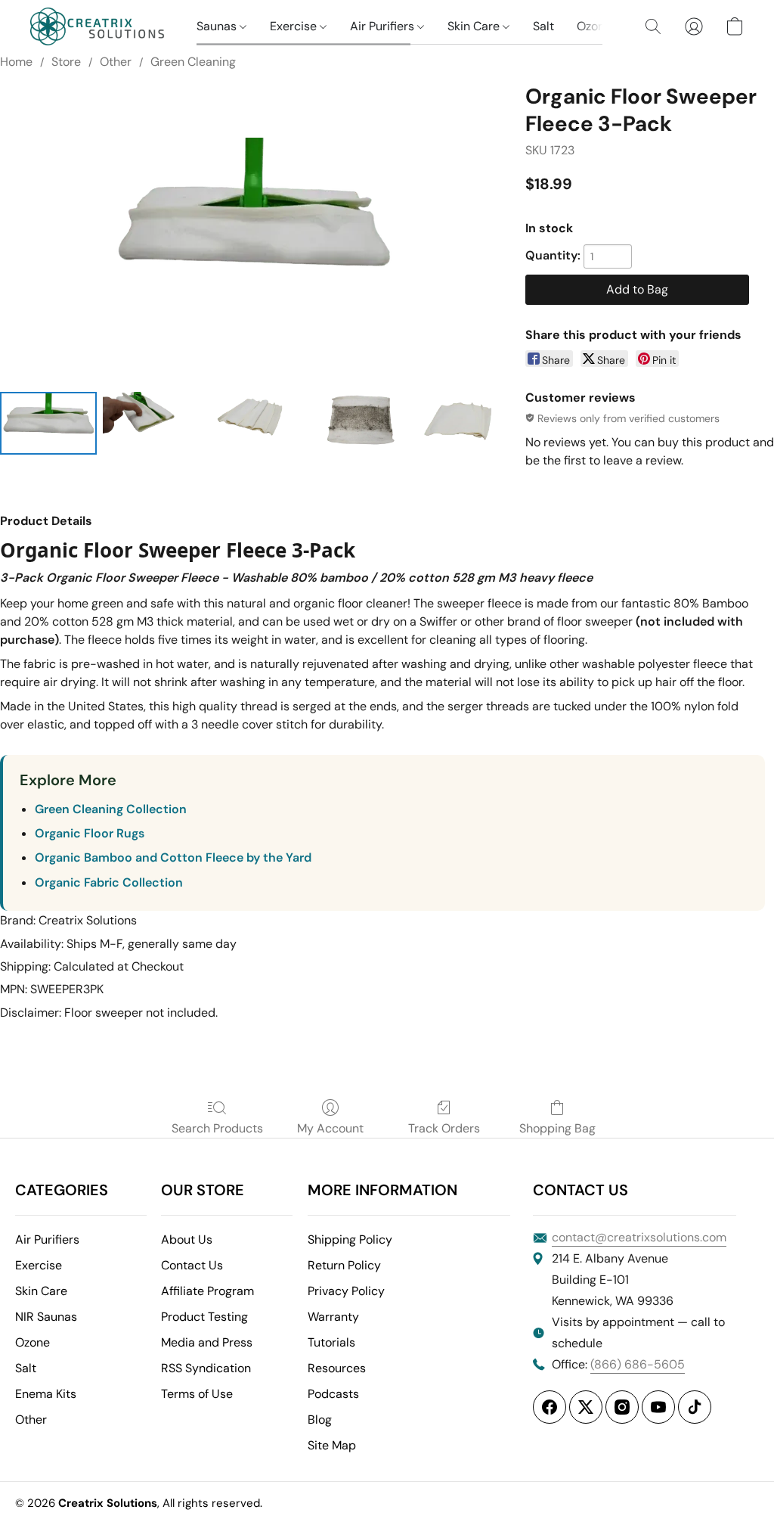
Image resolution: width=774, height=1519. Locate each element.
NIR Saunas (46, 1317)
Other (116, 62)
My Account (330, 1128)
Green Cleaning (193, 62)
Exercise (295, 26)
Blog (320, 1419)
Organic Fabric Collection (109, 882)
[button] (98, 26)
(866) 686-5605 (637, 1364)
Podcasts (333, 1394)
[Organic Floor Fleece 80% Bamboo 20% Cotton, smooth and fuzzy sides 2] (253, 423)
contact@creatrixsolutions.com (639, 1237)
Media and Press (206, 1342)
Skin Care (475, 26)
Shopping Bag (557, 1128)
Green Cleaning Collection (111, 809)
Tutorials (331, 1342)
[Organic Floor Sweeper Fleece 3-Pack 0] (48, 423)
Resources (337, 1368)
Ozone (596, 26)
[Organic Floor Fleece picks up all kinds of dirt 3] (356, 423)
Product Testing (204, 1317)
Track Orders (444, 1128)
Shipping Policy (350, 1239)
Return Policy (344, 1265)
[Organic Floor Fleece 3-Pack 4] (458, 423)
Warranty (333, 1317)
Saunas (218, 26)
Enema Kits (45, 1394)
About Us (186, 1239)
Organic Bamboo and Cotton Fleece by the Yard (173, 857)
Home (16, 62)
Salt (543, 26)
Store (66, 62)
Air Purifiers (383, 26)
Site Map (332, 1445)
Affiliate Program (207, 1291)
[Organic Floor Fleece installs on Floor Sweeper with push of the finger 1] (151, 423)
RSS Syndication (206, 1368)
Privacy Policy (346, 1291)
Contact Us (192, 1265)
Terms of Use (197, 1394)
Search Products (217, 1128)
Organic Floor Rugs (89, 833)
